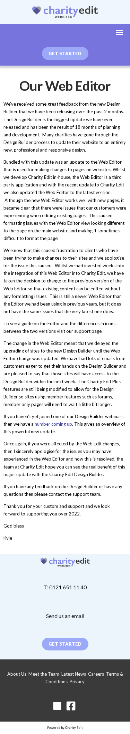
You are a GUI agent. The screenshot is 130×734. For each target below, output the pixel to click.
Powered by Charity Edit (65, 728)
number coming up (53, 424)
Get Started (65, 644)
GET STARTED (65, 53)
